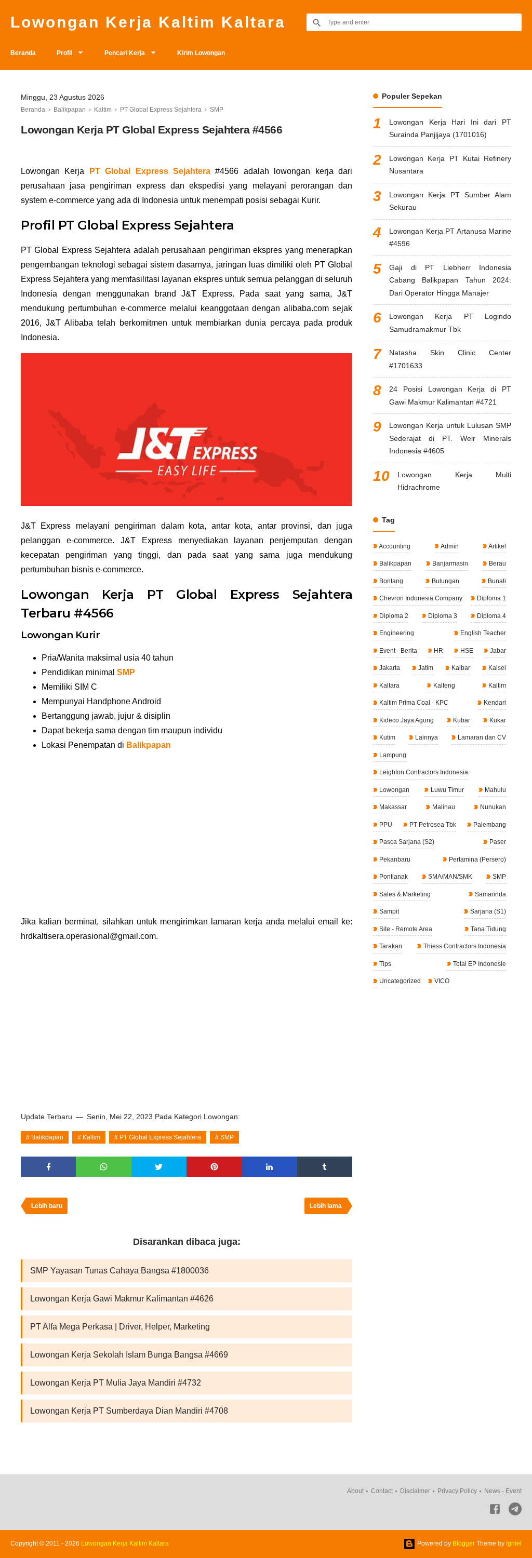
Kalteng (443, 685)
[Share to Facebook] (48, 1167)
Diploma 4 (490, 616)
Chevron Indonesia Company (420, 598)
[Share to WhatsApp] (103, 1167)
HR (437, 650)
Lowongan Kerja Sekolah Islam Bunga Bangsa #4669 (129, 1354)
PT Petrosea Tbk (432, 824)
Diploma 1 (490, 598)
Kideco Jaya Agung (406, 720)
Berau (496, 563)
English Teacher (482, 633)
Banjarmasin (449, 563)
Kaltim (91, 1137)
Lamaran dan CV (481, 737)
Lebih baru (46, 1206)
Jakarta (389, 667)
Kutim (386, 737)
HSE (466, 650)
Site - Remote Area (405, 929)
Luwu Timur (446, 790)
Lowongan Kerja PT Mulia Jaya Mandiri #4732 (115, 1382)
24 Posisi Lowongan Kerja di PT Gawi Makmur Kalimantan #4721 (450, 395)
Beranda (23, 53)
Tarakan (390, 946)
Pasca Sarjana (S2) (406, 841)
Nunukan (492, 807)
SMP (126, 672)
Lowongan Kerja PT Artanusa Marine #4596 (450, 237)
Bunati (496, 581)
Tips (384, 964)
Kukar (497, 720)
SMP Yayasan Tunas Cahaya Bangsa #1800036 (119, 1270)
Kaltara (389, 685)
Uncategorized (399, 981)
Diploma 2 (393, 616)
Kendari (494, 702)
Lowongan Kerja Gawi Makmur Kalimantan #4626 (122, 1298)
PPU (385, 824)
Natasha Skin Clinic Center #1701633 (450, 359)
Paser (497, 841)
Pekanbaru (394, 859)
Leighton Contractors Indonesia (423, 772)
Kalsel (496, 667)
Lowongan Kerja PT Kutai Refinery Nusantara (450, 165)
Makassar (392, 807)
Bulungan (444, 581)
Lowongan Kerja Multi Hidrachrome (454, 481)
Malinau (443, 807)
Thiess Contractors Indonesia (464, 946)
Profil (64, 53)
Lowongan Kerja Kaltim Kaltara (148, 22)
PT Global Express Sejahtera (160, 1137)
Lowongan (393, 790)
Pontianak (393, 876)
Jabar (497, 650)
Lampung (392, 755)
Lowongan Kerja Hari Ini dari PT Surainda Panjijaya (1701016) (450, 128)
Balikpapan (148, 745)
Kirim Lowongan (201, 53)
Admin (449, 546)
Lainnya (426, 737)
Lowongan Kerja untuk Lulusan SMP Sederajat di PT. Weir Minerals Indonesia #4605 (450, 438)
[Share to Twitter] (159, 1167)
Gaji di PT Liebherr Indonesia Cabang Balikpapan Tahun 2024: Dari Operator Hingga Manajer (450, 280)
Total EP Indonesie (478, 964)
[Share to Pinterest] (214, 1167)
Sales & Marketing (404, 894)
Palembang (489, 824)
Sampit (388, 911)
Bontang (390, 581)
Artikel (496, 546)
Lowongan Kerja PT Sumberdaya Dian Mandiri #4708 (129, 1410)
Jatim (425, 667)
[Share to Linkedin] (269, 1167)
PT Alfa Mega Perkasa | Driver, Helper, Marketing (120, 1326)
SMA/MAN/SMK (449, 876)
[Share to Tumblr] (324, 1167)
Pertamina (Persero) (476, 859)
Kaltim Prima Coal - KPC (413, 702)
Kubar (460, 720)
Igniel (514, 1543)
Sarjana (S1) (487, 911)
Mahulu (494, 790)
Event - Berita (397, 650)
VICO (441, 981)
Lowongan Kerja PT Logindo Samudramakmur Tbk (450, 322)
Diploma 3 (442, 616)
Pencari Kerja (124, 53)
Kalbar (460, 667)
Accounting (394, 546)
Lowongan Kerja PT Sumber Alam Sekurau (450, 201)
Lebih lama (326, 1206)
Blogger (464, 1543)
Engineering (396, 633)
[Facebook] (494, 1511)
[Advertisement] (186, 833)
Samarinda (489, 894)
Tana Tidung (487, 929)
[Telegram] (515, 1511)
